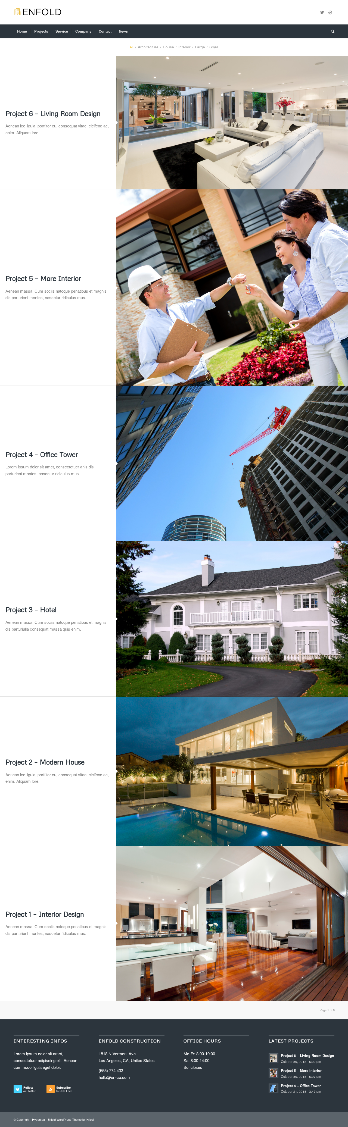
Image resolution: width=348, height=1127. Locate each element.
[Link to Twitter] (322, 12)
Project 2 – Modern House (45, 762)
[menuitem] (22, 31)
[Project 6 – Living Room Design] (232, 122)
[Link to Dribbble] (330, 12)
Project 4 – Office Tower (41, 454)
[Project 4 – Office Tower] (232, 463)
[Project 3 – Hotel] (232, 619)
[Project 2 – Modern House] (232, 771)
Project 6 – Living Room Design (53, 113)
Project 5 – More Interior (43, 278)
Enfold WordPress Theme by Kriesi (71, 1119)
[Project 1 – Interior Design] (232, 923)
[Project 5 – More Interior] (232, 287)
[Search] (330, 31)
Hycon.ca (38, 1119)
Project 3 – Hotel (31, 609)
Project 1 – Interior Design (44, 914)
